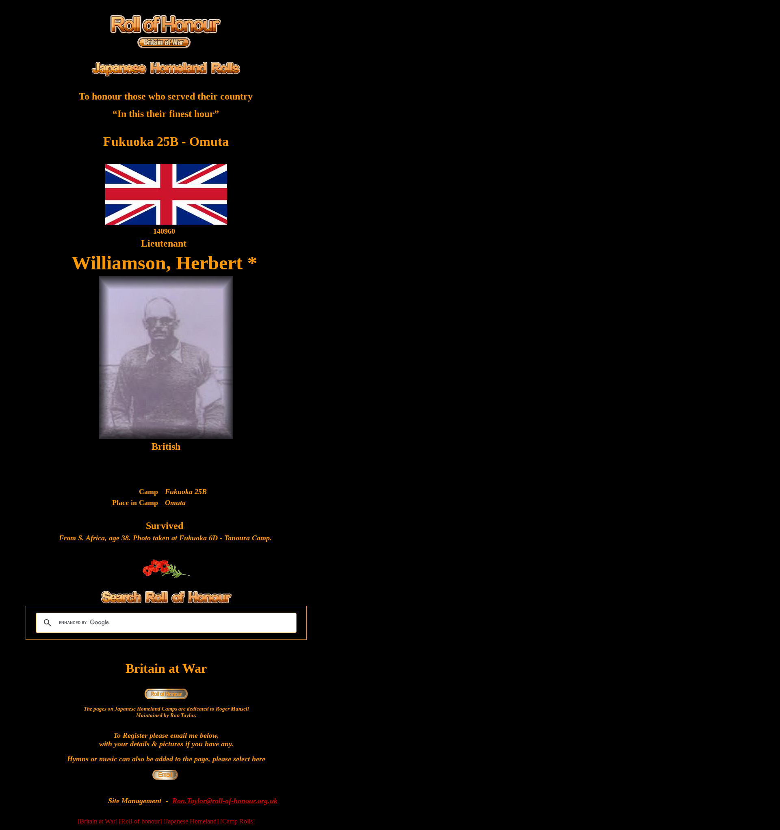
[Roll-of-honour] (140, 821)
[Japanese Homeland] (191, 821)
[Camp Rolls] (237, 821)
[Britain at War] (97, 821)
